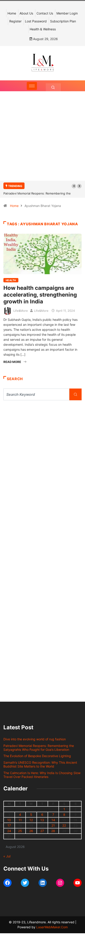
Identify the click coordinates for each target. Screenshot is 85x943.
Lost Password (36, 21)
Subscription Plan (63, 21)
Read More (12, 362)
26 (31, 831)
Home (11, 13)
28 (53, 831)
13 (42, 820)
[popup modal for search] (53, 87)
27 (42, 831)
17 (9, 825)
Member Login (67, 13)
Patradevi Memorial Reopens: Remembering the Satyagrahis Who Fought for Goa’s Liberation (38, 747)
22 (64, 825)
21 (53, 825)
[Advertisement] (42, 140)
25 (20, 831)
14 (53, 820)
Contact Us (44, 13)
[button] (74, 186)
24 (9, 831)
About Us (26, 13)
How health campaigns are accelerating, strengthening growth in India (40, 295)
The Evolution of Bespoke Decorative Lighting (37, 756)
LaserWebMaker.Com (52, 927)
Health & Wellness (43, 29)
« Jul (6, 856)
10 (9, 820)
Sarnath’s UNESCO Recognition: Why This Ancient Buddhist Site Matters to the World (40, 764)
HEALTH (11, 280)
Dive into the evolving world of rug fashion (35, 739)
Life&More (20, 310)
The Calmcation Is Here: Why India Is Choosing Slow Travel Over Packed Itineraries (41, 775)
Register (15, 21)
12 (31, 820)
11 (20, 820)
